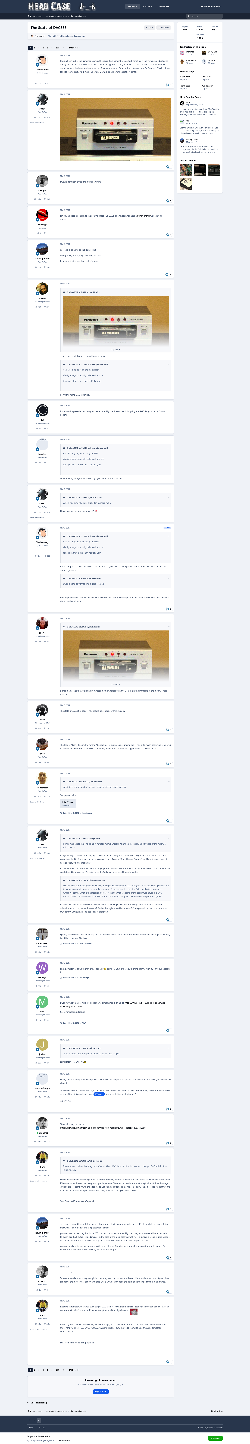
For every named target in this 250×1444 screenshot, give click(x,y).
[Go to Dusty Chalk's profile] (204, 53)
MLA (42, 1011)
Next (57, 48)
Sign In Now (100, 1391)
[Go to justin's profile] (42, 710)
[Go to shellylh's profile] (42, 181)
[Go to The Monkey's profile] (32, 36)
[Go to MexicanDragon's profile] (42, 1079)
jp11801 (211, 60)
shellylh (42, 190)
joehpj (42, 1054)
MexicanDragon (42, 1088)
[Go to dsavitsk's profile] (42, 1271)
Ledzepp (42, 224)
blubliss (42, 454)
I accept (216, 1438)
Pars (42, 1167)
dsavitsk (42, 1281)
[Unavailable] (116, 297)
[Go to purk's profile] (42, 744)
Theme (32, 1428)
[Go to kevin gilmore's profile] (42, 249)
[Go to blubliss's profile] (42, 444)
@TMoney (99, 1094)
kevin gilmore (42, 258)
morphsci (190, 52)
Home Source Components (73, 36)
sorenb (42, 298)
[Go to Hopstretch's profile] (42, 778)
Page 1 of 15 (73, 48)
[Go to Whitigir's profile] (42, 968)
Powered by (210, 1428)
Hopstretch (42, 787)
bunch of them (144, 215)
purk (42, 753)
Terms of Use (64, 1440)
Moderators (43, 73)
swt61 (42, 108)
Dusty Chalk (213, 52)
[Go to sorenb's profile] (42, 288)
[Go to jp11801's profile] (204, 61)
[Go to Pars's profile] (42, 1157)
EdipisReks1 (42, 943)
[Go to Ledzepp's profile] (42, 215)
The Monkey (40, 36)
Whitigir (42, 977)
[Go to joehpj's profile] (42, 1045)
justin (42, 719)
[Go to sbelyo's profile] (42, 623)
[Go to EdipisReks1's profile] (42, 934)
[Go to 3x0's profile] (42, 410)
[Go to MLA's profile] (42, 1002)
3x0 (42, 420)
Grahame (43, 1133)
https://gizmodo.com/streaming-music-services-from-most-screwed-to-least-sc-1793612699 (103, 1127)
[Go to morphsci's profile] (182, 53)
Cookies (42, 1428)
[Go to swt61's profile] (42, 99)
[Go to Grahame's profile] (42, 1123)
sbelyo (42, 633)
